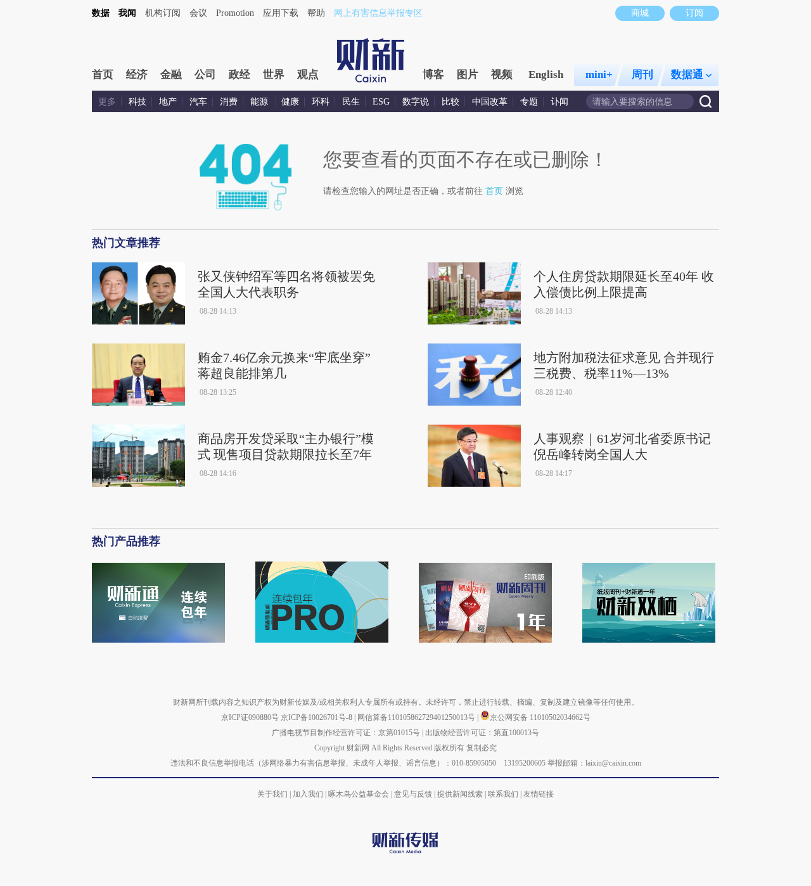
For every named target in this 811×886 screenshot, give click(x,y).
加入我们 (308, 794)
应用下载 (280, 13)
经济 (137, 74)
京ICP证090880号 (250, 717)
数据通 (687, 74)
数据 (101, 13)
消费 (229, 101)
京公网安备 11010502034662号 (540, 717)
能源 (260, 101)
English (545, 74)
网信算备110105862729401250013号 (417, 717)
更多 (107, 101)
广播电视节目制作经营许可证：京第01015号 (346, 732)
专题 (529, 101)
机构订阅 (163, 13)
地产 (168, 101)
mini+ (599, 74)
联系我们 (503, 794)
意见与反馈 (413, 794)
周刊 (642, 74)
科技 (137, 101)
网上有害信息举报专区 (378, 13)
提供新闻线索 (460, 794)
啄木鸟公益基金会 (359, 794)
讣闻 (559, 101)
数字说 (415, 101)
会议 (198, 13)
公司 (205, 74)
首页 (102, 74)
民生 (351, 101)
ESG (381, 101)
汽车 (198, 101)
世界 (273, 74)
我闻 (127, 13)
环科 (320, 101)
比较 (450, 101)
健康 (290, 101)
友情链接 (538, 794)
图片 (467, 74)
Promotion (235, 13)
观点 (308, 74)
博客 (433, 74)
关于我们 (272, 794)
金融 (171, 74)
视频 (502, 74)
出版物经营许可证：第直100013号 (482, 732)
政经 (239, 74)
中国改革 (490, 101)
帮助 (316, 13)
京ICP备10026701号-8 (317, 717)
